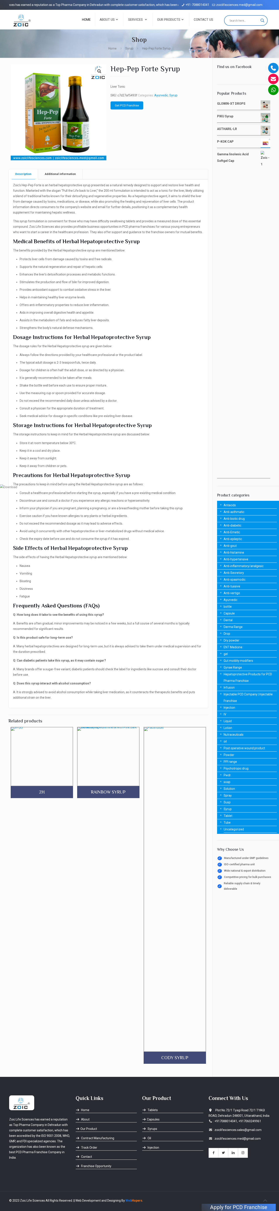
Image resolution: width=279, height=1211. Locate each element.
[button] (99, 71)
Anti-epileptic (233, 539)
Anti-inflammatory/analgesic (244, 566)
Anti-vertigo (232, 593)
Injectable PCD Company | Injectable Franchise (248, 698)
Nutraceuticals (233, 734)
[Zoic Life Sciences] (22, 19)
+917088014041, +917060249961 (237, 1121)
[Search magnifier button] (262, 20)
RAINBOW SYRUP (108, 792)
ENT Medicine (233, 647)
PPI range (230, 761)
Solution (229, 788)
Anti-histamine (234, 552)
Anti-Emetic (232, 532)
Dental (228, 620)
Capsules (153, 1119)
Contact (86, 1156)
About (85, 1119)
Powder (229, 755)
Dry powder (231, 640)
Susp (227, 802)
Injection (229, 707)
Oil (149, 1138)
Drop (227, 633)
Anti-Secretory (234, 573)
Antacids (230, 505)
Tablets (152, 1110)
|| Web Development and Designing (97, 1200)
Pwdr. (227, 775)
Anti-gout (230, 545)
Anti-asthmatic (234, 512)
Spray (228, 795)
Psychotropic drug (236, 768)
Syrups (152, 1129)
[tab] (23, 174)
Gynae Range (233, 667)
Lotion (228, 728)
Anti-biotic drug (234, 518)
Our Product (88, 1129)
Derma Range (233, 627)
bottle (228, 606)
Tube (227, 822)
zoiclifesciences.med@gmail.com (239, 5)
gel (226, 654)
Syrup (129, 48)
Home (112, 48)
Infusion (229, 687)
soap (227, 782)
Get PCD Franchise (127, 105)
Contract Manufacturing (97, 1138)
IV (225, 714)
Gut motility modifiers (238, 660)
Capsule (229, 613)
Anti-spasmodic (234, 579)
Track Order (88, 1147)
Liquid (228, 721)
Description (23, 174)
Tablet (228, 816)
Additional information (60, 174)
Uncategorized (234, 829)
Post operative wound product (244, 748)
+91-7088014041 (197, 5)
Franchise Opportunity (95, 1166)
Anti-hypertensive (236, 559)
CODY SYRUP (174, 1057)
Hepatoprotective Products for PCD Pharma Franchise (248, 677)
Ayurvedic (161, 95)
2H (42, 792)
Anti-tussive (232, 586)
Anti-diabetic (232, 525)
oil (225, 741)
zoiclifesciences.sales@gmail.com (238, 1130)
